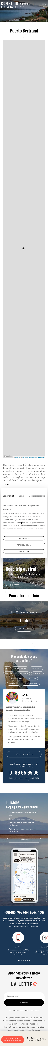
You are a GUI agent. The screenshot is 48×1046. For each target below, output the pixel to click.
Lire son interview (29, 701)
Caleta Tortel (36, 668)
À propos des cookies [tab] (37, 495)
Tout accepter (24, 538)
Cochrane (8, 673)
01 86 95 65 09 (24, 772)
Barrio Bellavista (20, 668)
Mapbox (17, 457)
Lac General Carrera (31, 683)
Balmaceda (37, 673)
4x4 (7, 668)
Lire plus (6, 484)
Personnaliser (23, 545)
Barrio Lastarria (16, 678)
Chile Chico (32, 678)
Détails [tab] (21, 495)
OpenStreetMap (27, 457)
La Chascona (13, 683)
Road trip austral (21, 569)
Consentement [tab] (8, 495)
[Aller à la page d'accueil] (9, 5)
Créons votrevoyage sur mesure (12, 1040)
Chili (24, 617)
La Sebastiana (23, 673)
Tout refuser (24, 551)
